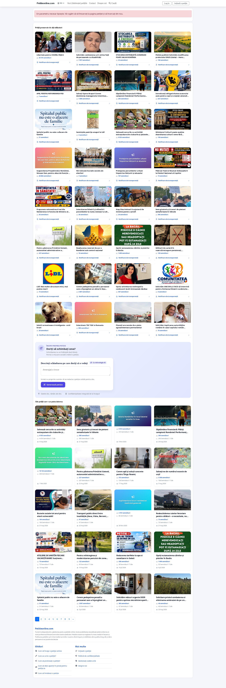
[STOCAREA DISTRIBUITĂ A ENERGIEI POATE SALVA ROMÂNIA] (132, 49)
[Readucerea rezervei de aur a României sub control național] (93, 243)
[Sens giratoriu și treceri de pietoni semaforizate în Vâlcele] (172, 204)
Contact (92, 3)
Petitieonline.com (45, 3)
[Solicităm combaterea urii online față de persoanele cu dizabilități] (93, 49)
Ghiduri (39, 646)
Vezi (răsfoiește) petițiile (77, 3)
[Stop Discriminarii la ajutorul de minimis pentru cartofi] (132, 204)
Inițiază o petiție (180, 3)
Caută (113, 3)
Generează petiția (55, 384)
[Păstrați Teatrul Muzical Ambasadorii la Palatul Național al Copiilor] (172, 165)
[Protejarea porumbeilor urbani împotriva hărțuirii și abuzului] (132, 165)
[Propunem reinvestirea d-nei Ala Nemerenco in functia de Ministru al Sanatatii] (53, 204)
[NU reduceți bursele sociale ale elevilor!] (93, 165)
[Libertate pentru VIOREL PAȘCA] (53, 48)
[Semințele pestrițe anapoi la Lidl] (93, 125)
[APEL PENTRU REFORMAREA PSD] (53, 87)
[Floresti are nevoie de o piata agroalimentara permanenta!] (132, 320)
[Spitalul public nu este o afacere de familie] (53, 127)
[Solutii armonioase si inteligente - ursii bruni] (53, 320)
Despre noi (102, 3)
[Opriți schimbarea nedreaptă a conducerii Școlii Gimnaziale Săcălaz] (132, 281)
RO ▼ (62, 3)
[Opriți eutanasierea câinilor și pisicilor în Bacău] (132, 243)
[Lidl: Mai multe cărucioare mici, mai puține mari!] (53, 281)
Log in (167, 3)
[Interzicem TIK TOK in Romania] (93, 318)
